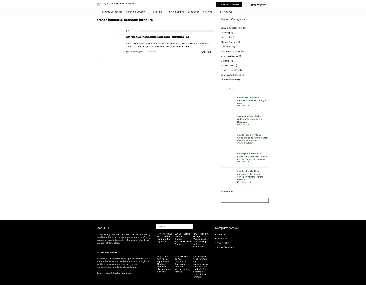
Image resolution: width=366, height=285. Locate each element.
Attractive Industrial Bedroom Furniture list (157, 37)
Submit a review (230, 4)
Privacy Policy (223, 243)
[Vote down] (133, 31)
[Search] (207, 226)
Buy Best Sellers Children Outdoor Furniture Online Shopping (249, 119)
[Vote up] (138, 31)
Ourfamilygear (136, 52)
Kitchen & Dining (175, 11)
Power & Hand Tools (231, 70)
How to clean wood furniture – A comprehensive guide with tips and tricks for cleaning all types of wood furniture (200, 266)
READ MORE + (207, 52)
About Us (221, 234)
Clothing (207, 11)
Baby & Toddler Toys (231, 27)
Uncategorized (229, 79)
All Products (225, 11)
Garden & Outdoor (136, 11)
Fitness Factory (229, 41)
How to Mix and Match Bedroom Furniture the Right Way (251, 100)
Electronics (193, 11)
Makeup (225, 60)
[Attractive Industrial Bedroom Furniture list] (111, 30)
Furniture (157, 11)
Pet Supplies (227, 65)
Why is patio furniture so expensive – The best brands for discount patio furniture (252, 156)
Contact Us (222, 238)
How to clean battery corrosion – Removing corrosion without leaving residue (250, 175)
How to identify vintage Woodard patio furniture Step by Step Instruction (252, 138)
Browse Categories (112, 11)
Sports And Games (231, 74)
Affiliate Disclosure (225, 247)
